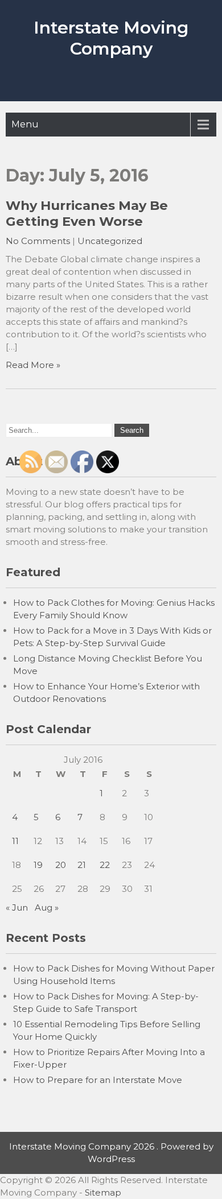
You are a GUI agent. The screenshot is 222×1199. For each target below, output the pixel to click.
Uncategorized (109, 240)
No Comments (38, 240)
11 (15, 841)
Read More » (33, 364)
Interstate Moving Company (111, 38)
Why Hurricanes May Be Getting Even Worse (87, 213)
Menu (25, 124)
